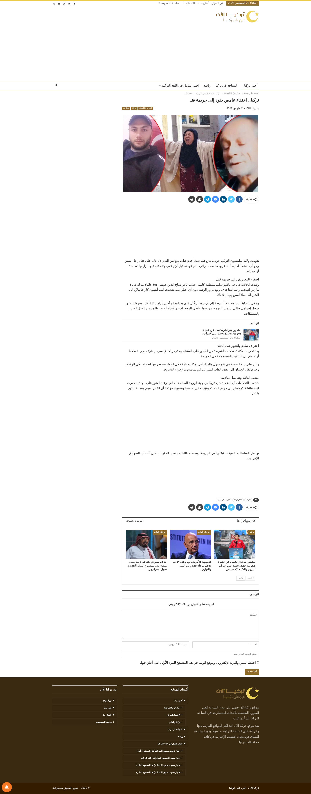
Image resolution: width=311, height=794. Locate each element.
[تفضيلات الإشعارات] (7, 787)
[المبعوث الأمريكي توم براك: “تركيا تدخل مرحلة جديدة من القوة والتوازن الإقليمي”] (190, 544)
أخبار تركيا (250, 86)
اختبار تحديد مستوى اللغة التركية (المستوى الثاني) (158, 773)
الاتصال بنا (189, 3)
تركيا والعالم (204, 532)
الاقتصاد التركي (173, 715)
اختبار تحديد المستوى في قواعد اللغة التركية (160, 758)
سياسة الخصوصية (169, 3)
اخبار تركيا (238, 500)
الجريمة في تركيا (224, 500)
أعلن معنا (203, 3)
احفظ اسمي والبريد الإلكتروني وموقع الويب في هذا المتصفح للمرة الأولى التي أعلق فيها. (198, 663)
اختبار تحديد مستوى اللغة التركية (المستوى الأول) (158, 751)
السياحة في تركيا (226, 86)
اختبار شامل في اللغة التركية (180, 86)
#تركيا (248, 500)
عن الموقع (217, 3)
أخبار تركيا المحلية (145, 108)
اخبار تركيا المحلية (172, 708)
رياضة (207, 86)
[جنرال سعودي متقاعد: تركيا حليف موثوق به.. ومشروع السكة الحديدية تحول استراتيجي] (146, 544)
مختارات (126, 108)
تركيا (134, 108)
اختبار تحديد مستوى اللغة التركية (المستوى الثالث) (158, 766)
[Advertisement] (155, 51)
